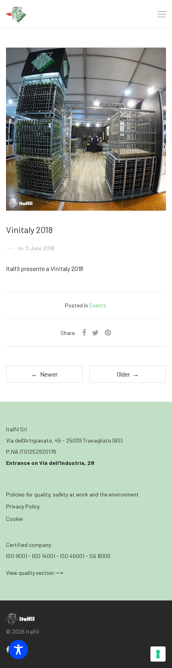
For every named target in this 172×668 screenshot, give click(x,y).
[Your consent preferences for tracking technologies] (158, 654)
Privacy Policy (23, 506)
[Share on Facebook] (84, 333)
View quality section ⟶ (34, 572)
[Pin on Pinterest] (108, 333)
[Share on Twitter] (95, 333)
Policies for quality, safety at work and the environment (72, 494)
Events (97, 305)
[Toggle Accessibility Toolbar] (18, 649)
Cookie (14, 518)
